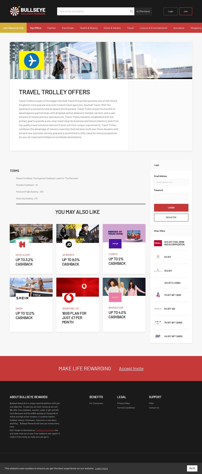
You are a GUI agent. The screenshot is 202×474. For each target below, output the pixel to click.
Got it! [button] (192, 468)
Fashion (51, 27)
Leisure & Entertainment (153, 27)
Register (171, 217)
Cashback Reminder (45, 430)
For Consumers (96, 403)
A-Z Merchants (143, 11)
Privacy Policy (123, 403)
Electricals (68, 27)
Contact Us (154, 407)
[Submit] (131, 11)
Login (170, 11)
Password (158, 190)
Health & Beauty (89, 27)
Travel (130, 27)
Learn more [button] (101, 468)
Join (186, 11)
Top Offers (35, 27)
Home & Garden (112, 27)
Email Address (160, 176)
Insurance (178, 27)
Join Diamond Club (13, 27)
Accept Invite (131, 368)
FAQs (151, 403)
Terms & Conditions (126, 407)
